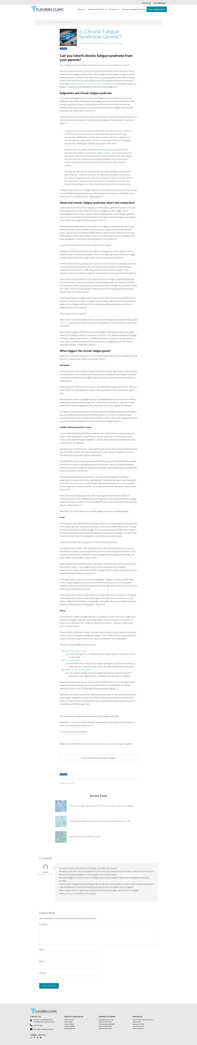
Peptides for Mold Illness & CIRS (85, 836)
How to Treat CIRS (138, 1028)
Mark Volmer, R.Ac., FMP (105, 1020)
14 (97, 439)
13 (83, 436)
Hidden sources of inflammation (77, 669)
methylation (106, 153)
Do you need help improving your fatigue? (98, 758)
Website (42, 973)
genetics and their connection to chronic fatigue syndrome (95, 84)
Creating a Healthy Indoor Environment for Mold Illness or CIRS (100, 821)
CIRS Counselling (69, 1026)
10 (90, 338)
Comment (44, 924)
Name (42, 949)
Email (42, 961)
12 (104, 418)
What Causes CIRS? (138, 1026)
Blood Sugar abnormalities (75, 651)
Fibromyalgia (68, 1022)
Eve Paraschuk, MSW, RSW (106, 1024)
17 (81, 505)
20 (116, 682)
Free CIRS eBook (159, 3)
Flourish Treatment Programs (133, 9)
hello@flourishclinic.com (43, 1029)
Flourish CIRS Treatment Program (143, 1020)
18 (101, 526)
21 (116, 688)
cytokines (64, 323)
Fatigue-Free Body (67, 783)
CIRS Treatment (69, 1020)
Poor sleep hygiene (72, 660)
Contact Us (146, 3)
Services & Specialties (96, 9)
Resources (113, 9)
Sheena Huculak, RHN (105, 1026)
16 (86, 502)
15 (69, 483)
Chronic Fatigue (69, 1024)
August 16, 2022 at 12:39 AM (45, 874)
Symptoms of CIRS (138, 1024)
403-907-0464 (38, 1025)
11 (107, 415)
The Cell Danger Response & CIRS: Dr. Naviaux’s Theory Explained (101, 805)
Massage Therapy (69, 1028)
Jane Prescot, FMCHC (105, 1022)
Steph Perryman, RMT (105, 1028)
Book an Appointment (156, 9)
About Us (81, 9)
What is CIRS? (137, 1022)
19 (131, 620)
